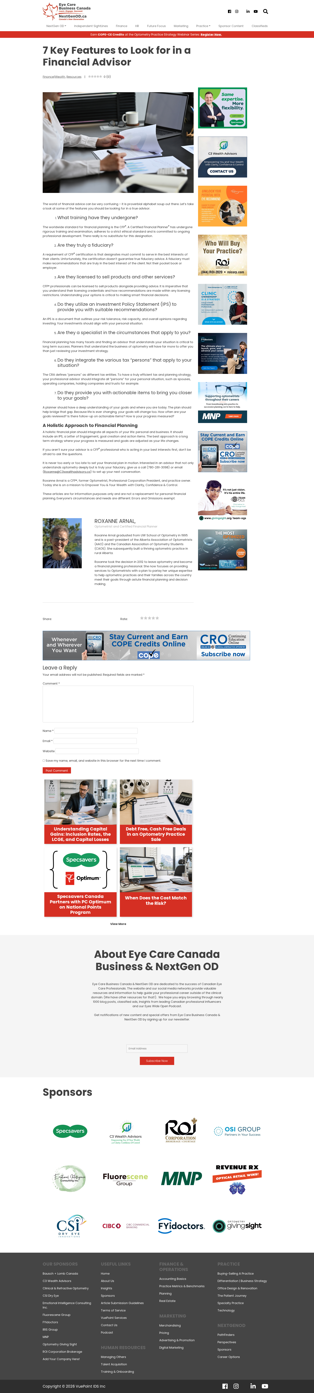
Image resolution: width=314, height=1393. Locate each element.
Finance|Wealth (54, 77)
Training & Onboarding (117, 1372)
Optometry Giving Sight (60, 1344)
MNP (46, 1337)
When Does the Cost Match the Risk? (156, 900)
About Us (107, 1281)
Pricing (164, 1333)
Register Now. (211, 34)
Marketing (181, 26)
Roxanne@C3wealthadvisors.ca (67, 472)
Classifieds (260, 26)
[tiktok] (242, 11)
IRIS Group (50, 1329)
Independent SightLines (91, 26)
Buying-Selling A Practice (236, 1273)
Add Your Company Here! (61, 1359)
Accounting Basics (172, 1279)
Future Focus (156, 26)
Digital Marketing (171, 1348)
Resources (73, 77)
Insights (106, 1288)
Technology (226, 1310)
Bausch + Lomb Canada (60, 1273)
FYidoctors (50, 1322)
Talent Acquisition (114, 1364)
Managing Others (113, 1357)
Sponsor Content (231, 26)
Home (105, 1273)
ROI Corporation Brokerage (62, 1352)
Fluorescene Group (56, 1315)
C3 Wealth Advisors (57, 1281)
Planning (165, 1293)
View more (118, 924)
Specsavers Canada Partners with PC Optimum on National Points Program (80, 904)
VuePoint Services (114, 1318)
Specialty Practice (231, 1303)
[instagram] (236, 11)
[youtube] (256, 11)
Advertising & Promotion (177, 1340)
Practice (202, 26)
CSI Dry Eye (51, 1296)
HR (137, 26)
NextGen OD (55, 26)
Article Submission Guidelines (122, 1303)
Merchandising (170, 1325)
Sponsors (108, 1296)
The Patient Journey (232, 1296)
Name (48, 731)
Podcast (107, 1332)
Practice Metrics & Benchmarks (182, 1286)
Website (49, 751)
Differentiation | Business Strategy (242, 1281)
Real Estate (167, 1301)
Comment (51, 683)
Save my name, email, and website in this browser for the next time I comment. (103, 761)
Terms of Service (113, 1310)
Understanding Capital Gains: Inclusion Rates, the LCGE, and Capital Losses (80, 834)
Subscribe (254, 1382)
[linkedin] (248, 11)
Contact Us (109, 1325)
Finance (121, 26)
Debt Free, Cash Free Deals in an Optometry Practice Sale (156, 834)
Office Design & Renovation (237, 1288)
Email (48, 741)
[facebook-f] (229, 11)
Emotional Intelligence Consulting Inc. (67, 1305)
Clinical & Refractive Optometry (66, 1288)
